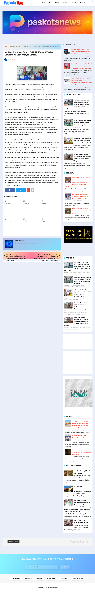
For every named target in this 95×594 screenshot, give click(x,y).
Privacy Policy (51, 578)
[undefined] (13, 201)
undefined (7, 203)
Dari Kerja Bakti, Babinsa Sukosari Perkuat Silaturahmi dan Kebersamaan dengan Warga (76, 307)
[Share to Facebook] (10, 190)
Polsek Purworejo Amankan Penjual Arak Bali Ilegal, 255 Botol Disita (81, 211)
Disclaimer (64, 578)
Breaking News (13, 541)
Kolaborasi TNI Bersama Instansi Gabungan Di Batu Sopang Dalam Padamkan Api (81, 452)
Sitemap (39, 578)
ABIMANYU (19, 241)
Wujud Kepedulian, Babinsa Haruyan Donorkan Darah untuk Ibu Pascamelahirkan (81, 438)
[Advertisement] (77, 341)
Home (6, 46)
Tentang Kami (16, 578)
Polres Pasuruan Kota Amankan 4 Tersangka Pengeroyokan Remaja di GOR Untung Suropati (81, 196)
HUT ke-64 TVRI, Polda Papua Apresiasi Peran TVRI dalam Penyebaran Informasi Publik (82, 141)
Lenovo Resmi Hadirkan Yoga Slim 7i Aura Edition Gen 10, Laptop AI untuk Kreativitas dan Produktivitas (81, 66)
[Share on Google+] (28, 190)
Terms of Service (77, 578)
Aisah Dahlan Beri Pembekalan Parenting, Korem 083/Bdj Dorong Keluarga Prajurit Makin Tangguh (76, 321)
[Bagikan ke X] (21, 190)
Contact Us (28, 578)
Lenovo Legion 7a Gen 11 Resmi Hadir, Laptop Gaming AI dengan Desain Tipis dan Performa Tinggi (80, 51)
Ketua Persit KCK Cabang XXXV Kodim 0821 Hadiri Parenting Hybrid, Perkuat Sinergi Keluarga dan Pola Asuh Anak (76, 104)
